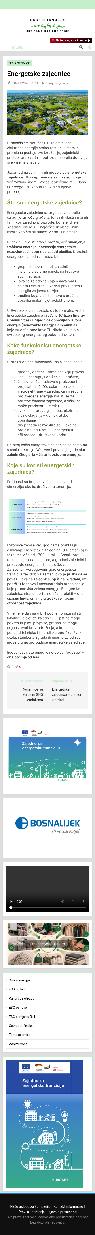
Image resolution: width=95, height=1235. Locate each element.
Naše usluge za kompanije (30, 1206)
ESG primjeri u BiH (22, 1017)
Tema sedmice (19, 63)
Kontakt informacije (68, 1206)
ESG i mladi (17, 989)
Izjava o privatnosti (62, 1212)
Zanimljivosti (18, 1044)
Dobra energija (19, 980)
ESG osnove (18, 1008)
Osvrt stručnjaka (21, 1026)
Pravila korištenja (31, 1212)
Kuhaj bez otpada (21, 999)
